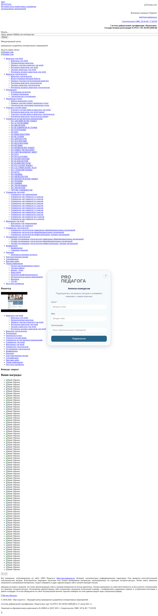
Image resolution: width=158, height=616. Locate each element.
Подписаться (79, 339)
